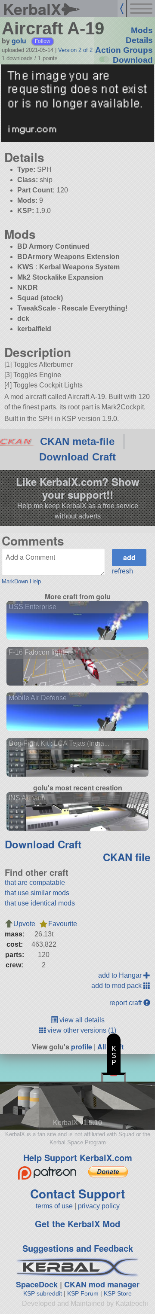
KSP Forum (83, 1293)
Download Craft (77, 457)
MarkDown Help (21, 581)
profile (81, 1047)
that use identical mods (40, 903)
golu (19, 41)
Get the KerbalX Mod (77, 1223)
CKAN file (126, 857)
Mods (142, 30)
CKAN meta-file (77, 441)
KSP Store (118, 1293)
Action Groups (124, 50)
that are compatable (35, 882)
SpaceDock (37, 1284)
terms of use (54, 1206)
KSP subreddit (42, 1293)
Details (139, 40)
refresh (122, 571)
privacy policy (99, 1206)
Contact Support (77, 1193)
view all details (81, 1020)
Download (133, 59)
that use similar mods (37, 892)
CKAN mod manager (102, 1284)
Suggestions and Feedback (77, 1248)
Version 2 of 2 (75, 50)
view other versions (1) (81, 1030)
